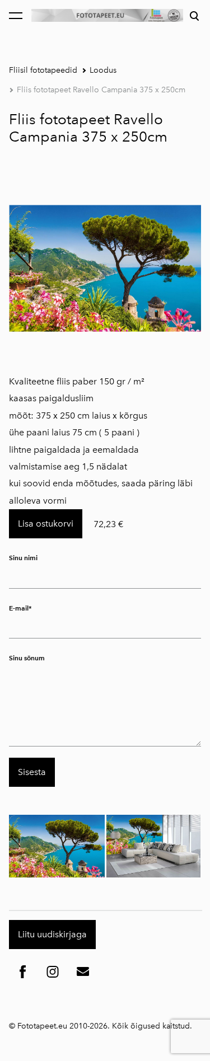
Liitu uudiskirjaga (52, 934)
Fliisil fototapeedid (43, 70)
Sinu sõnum (27, 658)
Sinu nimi (23, 557)
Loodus (103, 70)
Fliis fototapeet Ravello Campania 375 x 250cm (101, 90)
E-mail (19, 608)
